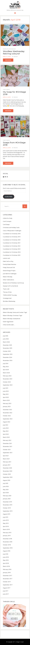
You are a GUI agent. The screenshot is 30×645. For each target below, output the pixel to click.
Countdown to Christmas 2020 (11, 240)
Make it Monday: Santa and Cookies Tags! (15, 312)
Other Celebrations (8, 280)
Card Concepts (7, 221)
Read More (8, 60)
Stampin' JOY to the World (10, 286)
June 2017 (6, 594)
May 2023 (5, 394)
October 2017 (7, 582)
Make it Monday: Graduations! (11, 318)
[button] (15, 5)
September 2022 (7, 419)
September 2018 (7, 548)
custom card (6, 258)
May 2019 (5, 523)
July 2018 (5, 554)
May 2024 (5, 366)
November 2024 (7, 360)
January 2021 (6, 465)
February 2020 (7, 496)
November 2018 (7, 542)
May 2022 (5, 431)
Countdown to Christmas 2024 (11, 252)
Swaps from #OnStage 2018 (14, 143)
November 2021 (7, 446)
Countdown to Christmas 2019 (11, 237)
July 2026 (5, 336)
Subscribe (8, 197)
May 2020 (5, 489)
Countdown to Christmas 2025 (11, 255)
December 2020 (7, 468)
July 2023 (5, 388)
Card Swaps (6, 89)
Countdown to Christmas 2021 (11, 243)
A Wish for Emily (7, 218)
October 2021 (7, 449)
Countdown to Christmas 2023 (11, 249)
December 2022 (7, 409)
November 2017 (7, 579)
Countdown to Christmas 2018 (11, 233)
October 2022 (7, 416)
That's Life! (6, 289)
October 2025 (7, 351)
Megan (16, 56)
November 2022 (7, 413)
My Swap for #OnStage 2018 (14, 93)
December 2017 (7, 575)
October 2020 (7, 474)
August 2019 (6, 514)
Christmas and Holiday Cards (11, 227)
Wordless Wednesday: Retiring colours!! (14, 52)
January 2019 (6, 535)
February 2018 (7, 569)
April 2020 (6, 492)
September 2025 (7, 354)
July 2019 (5, 517)
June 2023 (6, 391)
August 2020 (6, 480)
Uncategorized (7, 298)
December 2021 (7, 443)
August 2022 (6, 422)
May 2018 (5, 560)
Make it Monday (7, 277)
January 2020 (6, 499)
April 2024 (6, 369)
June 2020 (6, 486)
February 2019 (7, 532)
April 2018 (6, 563)
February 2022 (7, 440)
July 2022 (5, 425)
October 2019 (7, 508)
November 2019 (7, 505)
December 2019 (7, 502)
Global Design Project (9, 270)
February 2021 (7, 462)
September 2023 (7, 385)
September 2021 (7, 452)
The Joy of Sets (7, 292)
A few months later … (9, 325)
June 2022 (6, 428)
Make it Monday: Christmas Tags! (12, 315)
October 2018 (7, 545)
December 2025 (7, 345)
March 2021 (6, 459)
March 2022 (6, 437)
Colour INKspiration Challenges (12, 230)
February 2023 (7, 403)
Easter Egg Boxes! (8, 321)
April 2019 (6, 526)
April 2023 (6, 397)
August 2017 (6, 588)
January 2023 (6, 406)
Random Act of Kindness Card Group (13, 283)
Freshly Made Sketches (9, 264)
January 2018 (6, 572)
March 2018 (6, 566)
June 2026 (6, 339)
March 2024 (6, 373)
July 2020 (5, 483)
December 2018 (7, 539)
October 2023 (7, 382)
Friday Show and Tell (9, 267)
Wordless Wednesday (9, 49)
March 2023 (6, 400)
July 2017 (5, 591)
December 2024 (7, 357)
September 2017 (7, 585)
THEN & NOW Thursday (10, 295)
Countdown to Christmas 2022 (11, 246)
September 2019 (7, 511)
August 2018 (6, 551)
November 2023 (7, 379)
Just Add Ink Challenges (9, 273)
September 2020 (7, 477)
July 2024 (5, 363)
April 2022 (6, 434)
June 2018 (6, 557)
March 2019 (6, 529)
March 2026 (6, 342)
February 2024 (7, 376)
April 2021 (6, 456)
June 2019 (6, 520)
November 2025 (7, 348)
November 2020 (7, 471)
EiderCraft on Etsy (8, 261)
